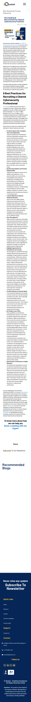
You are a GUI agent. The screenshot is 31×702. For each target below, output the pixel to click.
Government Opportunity (18, 497)
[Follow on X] (11, 665)
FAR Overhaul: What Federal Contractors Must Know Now (12, 493)
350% (14, 111)
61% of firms (6, 106)
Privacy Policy (7, 623)
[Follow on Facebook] (4, 665)
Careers (5, 614)
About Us (5, 609)
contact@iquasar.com (9, 655)
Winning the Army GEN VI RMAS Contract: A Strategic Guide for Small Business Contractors (13, 524)
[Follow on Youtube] (14, 665)
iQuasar (12, 405)
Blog (4, 11)
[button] (29, 9)
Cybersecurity (24, 392)
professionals (6, 412)
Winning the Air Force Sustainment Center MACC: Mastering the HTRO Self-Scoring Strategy (14, 555)
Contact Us (6, 633)
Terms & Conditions (8, 618)
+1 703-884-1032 (8, 650)
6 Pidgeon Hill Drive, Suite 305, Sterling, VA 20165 (14, 644)
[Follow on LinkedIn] (8, 665)
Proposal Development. (18, 559)
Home (5, 604)
